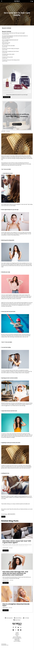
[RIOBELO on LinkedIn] (18, 627)
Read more (5, 550)
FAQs (17, 635)
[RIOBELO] (17, 1)
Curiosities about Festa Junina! (8, 54)
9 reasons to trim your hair (7, 57)
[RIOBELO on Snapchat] (20, 630)
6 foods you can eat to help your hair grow (10, 48)
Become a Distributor (17, 636)
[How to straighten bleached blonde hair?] (17, 594)
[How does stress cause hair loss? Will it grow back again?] (17, 531)
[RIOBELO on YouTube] (18, 630)
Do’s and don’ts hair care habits (8, 45)
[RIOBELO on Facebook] (13, 627)
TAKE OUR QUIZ (7, 97)
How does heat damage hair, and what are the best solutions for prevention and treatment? (15, 573)
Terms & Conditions (17, 641)
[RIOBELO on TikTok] (20, 627)
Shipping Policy (17, 639)
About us (17, 633)
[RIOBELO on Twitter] (15, 630)
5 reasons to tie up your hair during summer (11, 60)
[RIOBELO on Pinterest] (15, 627)
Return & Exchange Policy (17, 638)
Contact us (17, 634)
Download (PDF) (12, 514)
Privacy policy (17, 640)
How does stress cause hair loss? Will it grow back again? (13, 33)
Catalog (17, 632)
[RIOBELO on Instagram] (13, 630)
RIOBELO (5, 644)
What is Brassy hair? (6, 42)
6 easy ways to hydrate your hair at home (10, 51)
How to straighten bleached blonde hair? (10, 39)
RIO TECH (6, 645)
